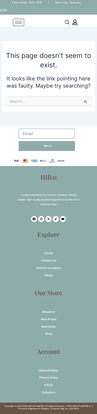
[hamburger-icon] (18, 22)
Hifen (49, 177)
